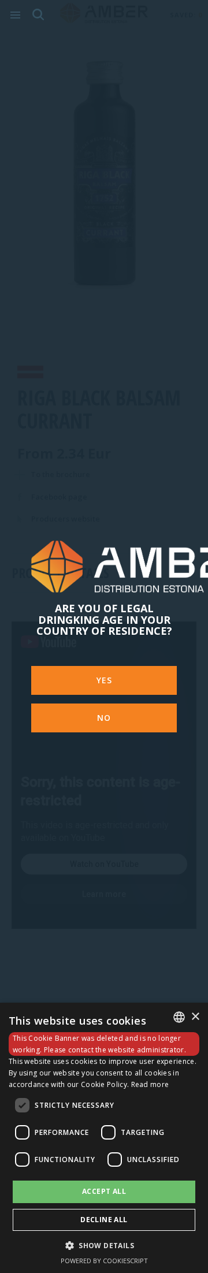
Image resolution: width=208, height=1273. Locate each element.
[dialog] (104, 1138)
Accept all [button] (104, 1191)
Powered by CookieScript (104, 1260)
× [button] (195, 1017)
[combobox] (179, 1017)
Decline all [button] (103, 1219)
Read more (150, 1084)
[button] (104, 1245)
